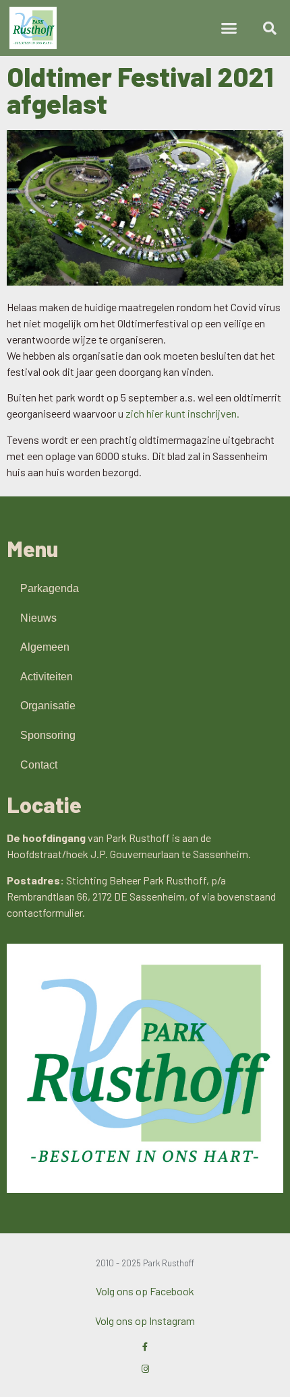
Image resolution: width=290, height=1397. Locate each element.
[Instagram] (145, 1369)
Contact (38, 765)
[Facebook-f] (145, 1346)
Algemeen (44, 647)
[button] (229, 28)
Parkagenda (49, 588)
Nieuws (38, 618)
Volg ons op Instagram (145, 1320)
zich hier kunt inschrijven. (182, 413)
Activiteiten (46, 676)
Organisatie (48, 705)
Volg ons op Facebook (145, 1291)
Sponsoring (48, 735)
